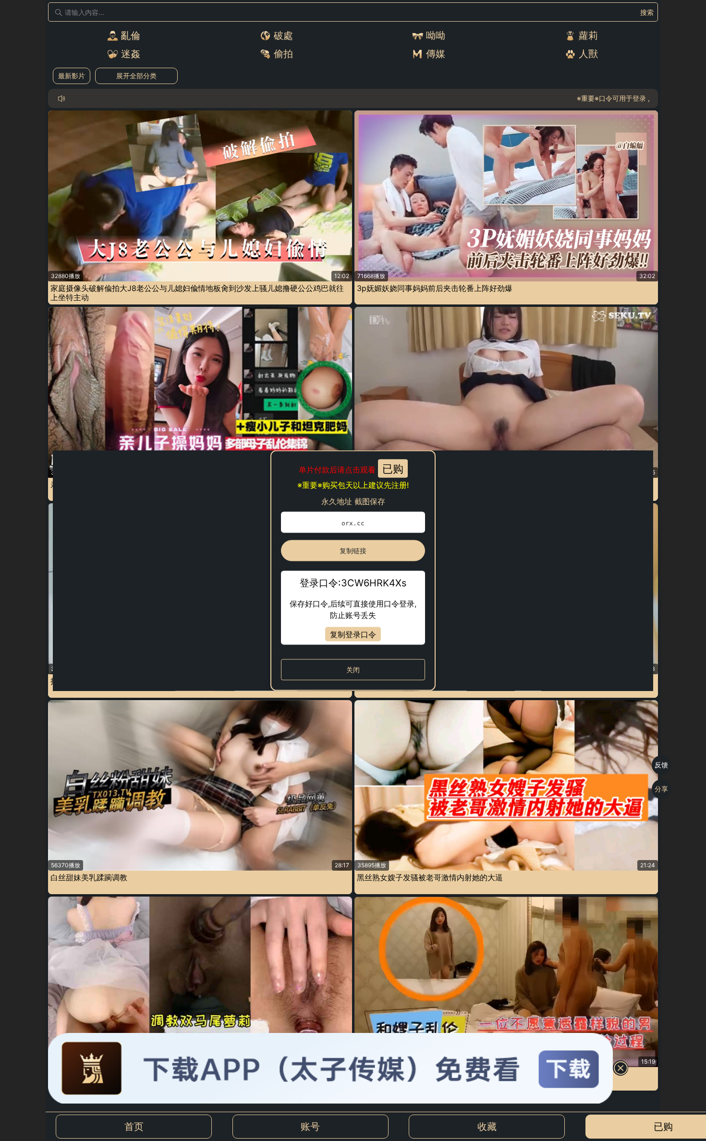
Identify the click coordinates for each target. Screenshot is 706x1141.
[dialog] (353, 570)
